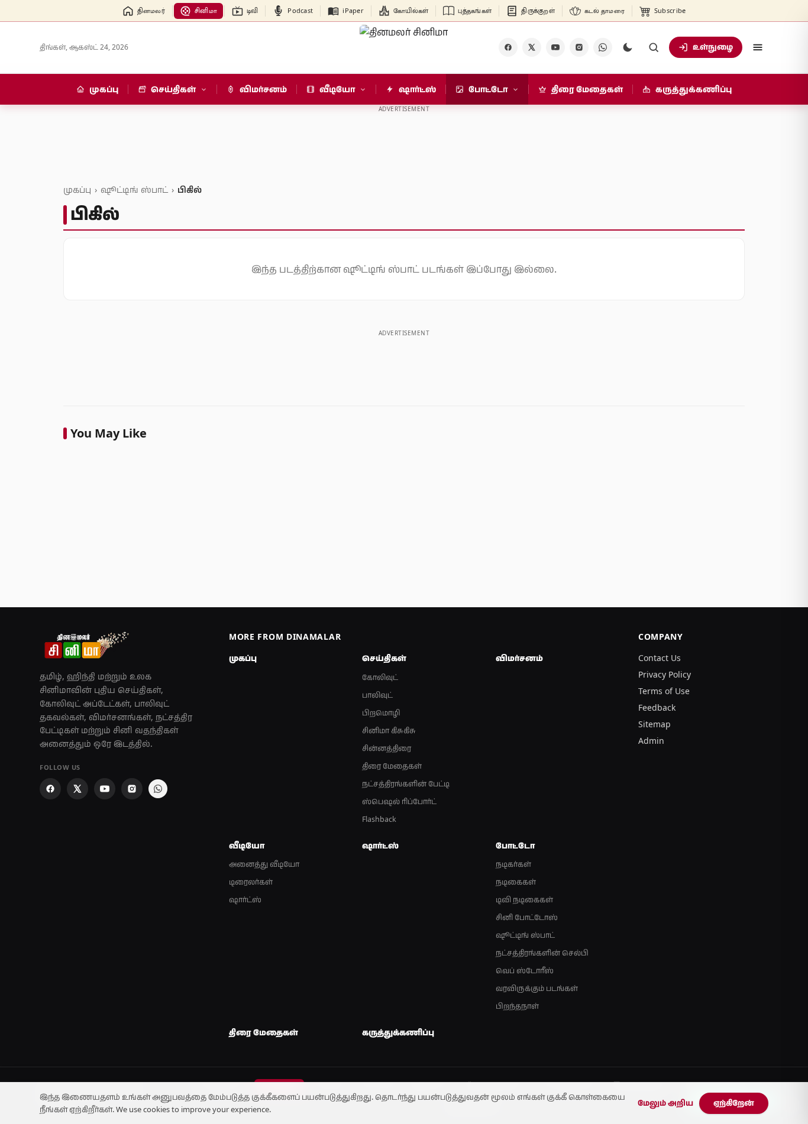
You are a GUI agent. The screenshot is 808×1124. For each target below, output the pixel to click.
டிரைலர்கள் (251, 882)
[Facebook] (508, 47)
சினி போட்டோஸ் (527, 917)
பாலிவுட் (377, 695)
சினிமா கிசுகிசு (389, 730)
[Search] (653, 47)
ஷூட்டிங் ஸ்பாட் (134, 189)
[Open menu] (757, 47)
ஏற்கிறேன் (733, 1102)
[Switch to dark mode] (627, 47)
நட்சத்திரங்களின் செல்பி (542, 953)
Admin (651, 740)
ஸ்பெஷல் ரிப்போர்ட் (399, 801)
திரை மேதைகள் (392, 766)
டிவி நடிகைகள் (524, 900)
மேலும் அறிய (665, 1102)
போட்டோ (515, 845)
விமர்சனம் (519, 658)
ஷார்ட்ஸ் (245, 900)
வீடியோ (246, 845)
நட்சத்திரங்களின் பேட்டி (406, 784)
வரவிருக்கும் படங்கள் (537, 988)
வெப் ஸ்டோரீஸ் (525, 971)
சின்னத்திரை (386, 748)
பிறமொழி (381, 713)
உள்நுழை (713, 46)
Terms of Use (664, 691)
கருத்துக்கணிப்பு (398, 1032)
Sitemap (654, 724)
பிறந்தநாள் (517, 1006)
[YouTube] (555, 47)
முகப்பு (77, 189)
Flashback (379, 819)
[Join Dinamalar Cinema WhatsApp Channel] (602, 47)
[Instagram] (579, 47)
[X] (531, 47)
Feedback (657, 707)
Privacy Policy (664, 674)
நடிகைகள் (516, 882)
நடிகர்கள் (513, 864)
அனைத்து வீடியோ (264, 864)
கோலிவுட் (380, 677)
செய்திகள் (384, 658)
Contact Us (659, 657)
